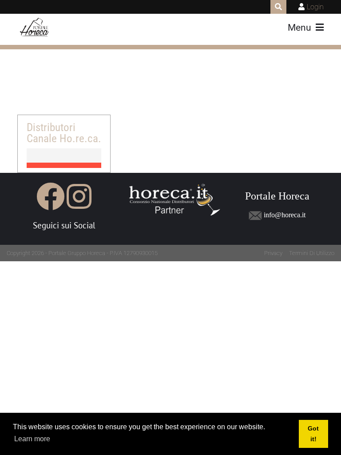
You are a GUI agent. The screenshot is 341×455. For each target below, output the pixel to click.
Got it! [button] (313, 434)
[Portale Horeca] (34, 27)
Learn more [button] (32, 439)
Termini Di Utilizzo (311, 253)
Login (315, 7)
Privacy (273, 253)
